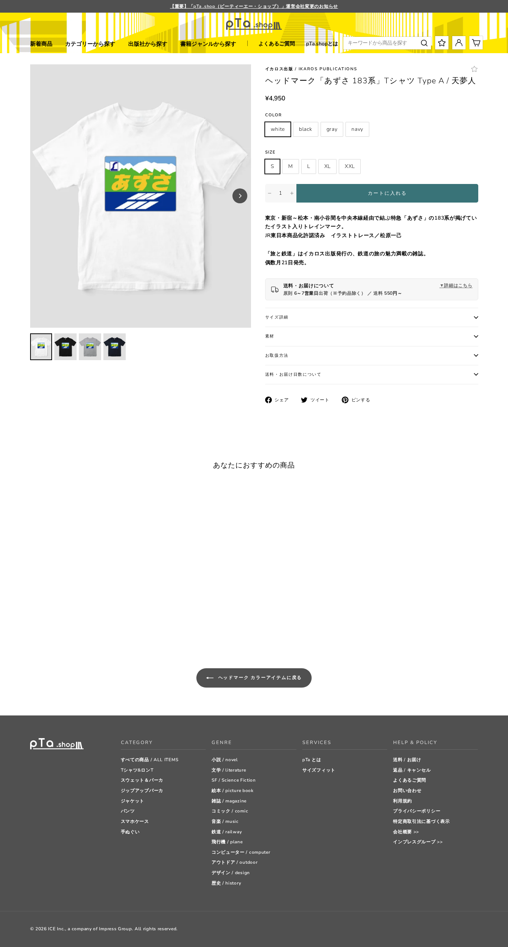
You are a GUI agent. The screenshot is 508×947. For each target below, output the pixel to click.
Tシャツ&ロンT (137, 770)
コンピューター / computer (241, 852)
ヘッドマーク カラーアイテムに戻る (259, 677)
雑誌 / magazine (229, 801)
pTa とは (311, 760)
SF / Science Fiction (234, 780)
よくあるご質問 (276, 43)
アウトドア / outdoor (235, 862)
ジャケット (133, 801)
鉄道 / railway (227, 832)
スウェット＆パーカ (142, 780)
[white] (33, 625)
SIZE (270, 152)
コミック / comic (230, 811)
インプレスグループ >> (418, 842)
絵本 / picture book (233, 791)
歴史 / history (226, 883)
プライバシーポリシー (416, 811)
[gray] (52, 625)
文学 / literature (229, 770)
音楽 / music (225, 821)
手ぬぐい (130, 832)
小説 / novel (225, 760)
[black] (42, 625)
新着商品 (41, 44)
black (305, 129)
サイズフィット (318, 770)
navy (357, 129)
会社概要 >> (406, 832)
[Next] (239, 195)
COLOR (273, 115)
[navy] (61, 625)
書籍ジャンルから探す (208, 44)
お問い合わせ (407, 791)
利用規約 (402, 801)
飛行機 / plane (227, 842)
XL (327, 166)
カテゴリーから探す (90, 44)
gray (332, 129)
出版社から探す (147, 44)
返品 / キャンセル (412, 770)
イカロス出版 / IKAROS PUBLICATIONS (311, 69)
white (278, 129)
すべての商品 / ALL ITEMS (150, 760)
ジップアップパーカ (142, 791)
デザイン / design (231, 873)
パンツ (128, 811)
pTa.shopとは (322, 43)
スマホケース (135, 821)
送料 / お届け (407, 760)
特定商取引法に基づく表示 (421, 821)
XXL (350, 166)
